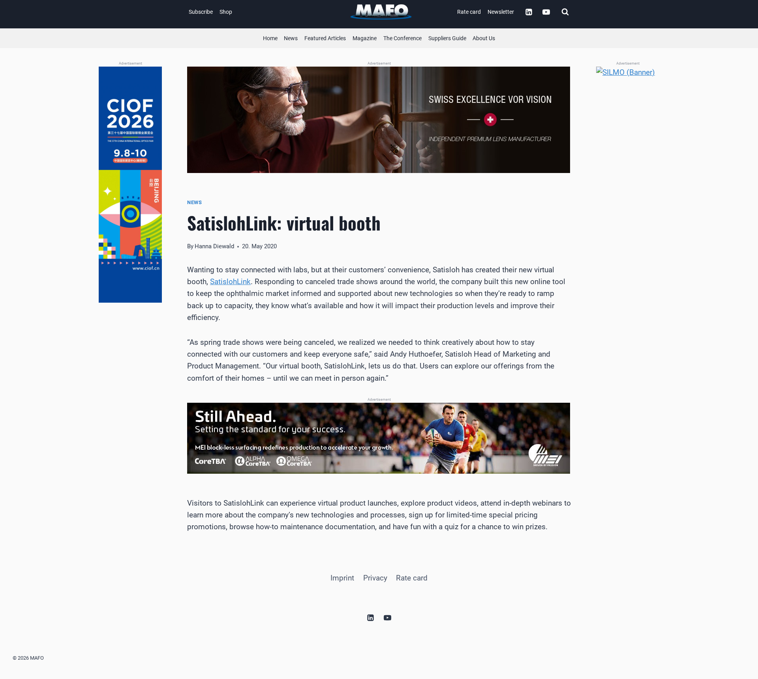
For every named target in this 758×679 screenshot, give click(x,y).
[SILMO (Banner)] (627, 185)
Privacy (375, 577)
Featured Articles (325, 38)
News (291, 38)
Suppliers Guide (447, 38)
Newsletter (501, 12)
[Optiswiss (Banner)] (379, 120)
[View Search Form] (564, 11)
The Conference (402, 38)
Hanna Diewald (214, 246)
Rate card (469, 12)
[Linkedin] (528, 11)
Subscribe (201, 12)
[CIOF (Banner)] (130, 185)
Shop (226, 12)
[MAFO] (381, 12)
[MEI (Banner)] (379, 438)
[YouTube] (545, 11)
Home (270, 38)
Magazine (365, 38)
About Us (484, 38)
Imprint (342, 577)
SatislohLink (230, 281)
